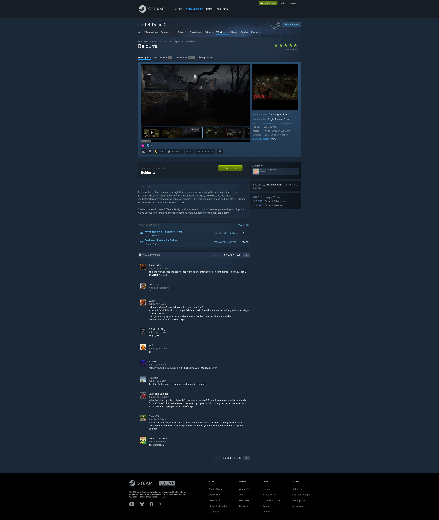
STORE (178, 9)
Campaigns (275, 114)
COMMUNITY (194, 9)
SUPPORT (223, 9)
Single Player (275, 119)
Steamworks (215, 500)
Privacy (266, 489)
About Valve (245, 489)
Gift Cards (214, 511)
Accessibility (269, 494)
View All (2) (243, 225)
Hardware (244, 500)
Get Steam (297, 489)
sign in (282, 3)
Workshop (158, 41)
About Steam (216, 489)
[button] (152, 132)
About (210, 9)
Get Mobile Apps (301, 494)
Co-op (286, 119)
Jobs (241, 494)
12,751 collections (271, 184)
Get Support (298, 500)
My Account (298, 506)
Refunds (267, 511)
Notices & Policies (272, 500)
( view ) (274, 138)
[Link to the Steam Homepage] (151, 11)
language (293, 3)
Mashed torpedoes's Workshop (180, 41)
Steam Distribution (218, 506)
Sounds (287, 114)
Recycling (244, 506)
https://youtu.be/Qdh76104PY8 (165, 367)
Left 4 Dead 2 (144, 41)
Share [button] (189, 151)
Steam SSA (214, 494)
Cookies (267, 506)
